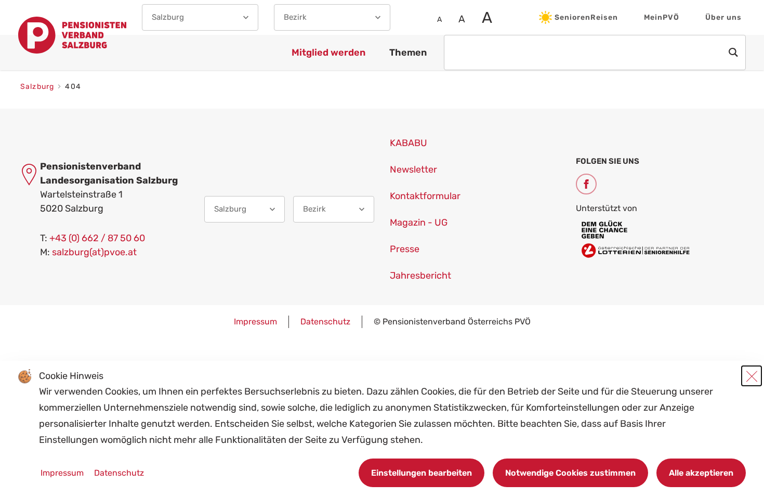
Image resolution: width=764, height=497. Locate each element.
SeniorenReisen (586, 17)
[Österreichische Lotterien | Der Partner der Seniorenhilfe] (661, 238)
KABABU (408, 143)
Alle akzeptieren (701, 473)
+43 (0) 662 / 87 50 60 (97, 238)
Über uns (723, 17)
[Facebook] (586, 184)
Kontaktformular (425, 196)
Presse (404, 249)
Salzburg (38, 86)
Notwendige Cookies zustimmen (570, 473)
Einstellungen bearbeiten (421, 473)
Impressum (255, 321)
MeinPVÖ (661, 17)
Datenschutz (325, 321)
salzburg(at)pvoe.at (94, 252)
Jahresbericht (420, 275)
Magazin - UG (418, 222)
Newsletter (413, 169)
